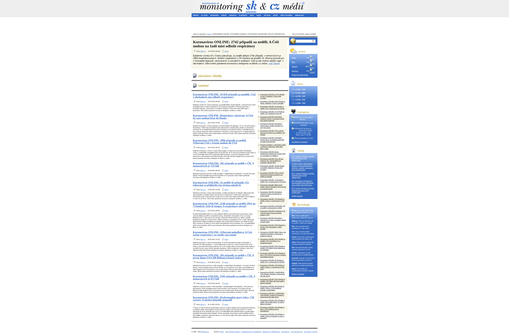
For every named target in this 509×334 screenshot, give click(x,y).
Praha (294, 58)
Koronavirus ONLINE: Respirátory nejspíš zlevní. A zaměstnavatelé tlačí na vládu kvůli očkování (272, 139)
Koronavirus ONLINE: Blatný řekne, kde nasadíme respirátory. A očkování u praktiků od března (273, 234)
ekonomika (214, 15)
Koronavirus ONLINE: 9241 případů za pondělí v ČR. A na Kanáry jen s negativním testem (272, 241)
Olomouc (295, 71)
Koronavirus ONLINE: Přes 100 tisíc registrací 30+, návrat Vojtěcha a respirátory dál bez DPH (272, 160)
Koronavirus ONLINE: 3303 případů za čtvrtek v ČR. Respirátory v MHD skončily (272, 227)
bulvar (226, 101)
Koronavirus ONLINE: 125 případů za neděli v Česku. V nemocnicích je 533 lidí (272, 201)
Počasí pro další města (300, 75)
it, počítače (243, 15)
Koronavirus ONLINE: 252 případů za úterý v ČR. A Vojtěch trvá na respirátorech (272, 309)
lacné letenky (285, 332)
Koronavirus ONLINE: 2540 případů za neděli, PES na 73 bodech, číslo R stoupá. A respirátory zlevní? (224, 205)
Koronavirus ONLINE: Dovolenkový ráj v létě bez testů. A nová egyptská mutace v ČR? (272, 213)
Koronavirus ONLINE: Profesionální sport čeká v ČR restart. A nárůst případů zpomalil (223, 298)
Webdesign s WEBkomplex (271, 332)
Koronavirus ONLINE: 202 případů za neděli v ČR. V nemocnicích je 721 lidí (223, 164)
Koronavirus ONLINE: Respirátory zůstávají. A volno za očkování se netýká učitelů (271, 194)
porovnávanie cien (297, 332)
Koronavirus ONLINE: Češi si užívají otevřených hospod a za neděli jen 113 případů (272, 132)
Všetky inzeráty (297, 196)
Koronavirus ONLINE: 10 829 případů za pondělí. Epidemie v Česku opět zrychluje (272, 168)
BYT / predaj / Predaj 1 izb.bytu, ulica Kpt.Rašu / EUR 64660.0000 (303, 158)
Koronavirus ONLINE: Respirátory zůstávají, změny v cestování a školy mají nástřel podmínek (272, 118)
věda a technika (286, 15)
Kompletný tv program (300, 142)
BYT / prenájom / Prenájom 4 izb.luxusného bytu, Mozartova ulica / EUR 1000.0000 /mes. (303, 183)
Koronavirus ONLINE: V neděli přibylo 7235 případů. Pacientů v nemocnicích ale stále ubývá (272, 274)
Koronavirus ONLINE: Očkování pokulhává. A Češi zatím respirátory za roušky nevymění (222, 233)
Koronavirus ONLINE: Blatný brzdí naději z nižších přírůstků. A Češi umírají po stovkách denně (273, 187)
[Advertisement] (254, 24)
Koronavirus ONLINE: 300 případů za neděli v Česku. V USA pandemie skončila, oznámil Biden (272, 288)
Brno (293, 62)
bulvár (258, 15)
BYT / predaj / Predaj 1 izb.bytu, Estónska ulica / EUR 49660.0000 (303, 175)
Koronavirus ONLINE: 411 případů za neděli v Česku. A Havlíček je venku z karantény (272, 316)
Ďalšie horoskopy (298, 274)
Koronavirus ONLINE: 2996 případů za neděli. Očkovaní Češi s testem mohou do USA (220, 141)
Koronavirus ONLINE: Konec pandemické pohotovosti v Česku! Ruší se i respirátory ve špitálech (273, 153)
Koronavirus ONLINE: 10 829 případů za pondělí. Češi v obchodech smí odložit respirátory (224, 95)
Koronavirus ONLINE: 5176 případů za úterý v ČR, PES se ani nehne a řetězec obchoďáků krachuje (273, 255)
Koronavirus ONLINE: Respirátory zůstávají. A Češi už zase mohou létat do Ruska (223, 117)
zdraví (275, 15)
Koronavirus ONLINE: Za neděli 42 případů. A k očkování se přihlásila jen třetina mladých (221, 184)
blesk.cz (203, 51)
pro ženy (267, 15)
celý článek (274, 63)
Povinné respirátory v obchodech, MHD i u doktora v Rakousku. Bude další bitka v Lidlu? (273, 146)
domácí (196, 15)
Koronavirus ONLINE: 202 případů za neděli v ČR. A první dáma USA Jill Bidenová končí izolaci (223, 256)
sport (252, 15)
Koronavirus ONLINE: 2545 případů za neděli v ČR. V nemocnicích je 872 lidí (224, 277)
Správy (222, 332)
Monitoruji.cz (205, 332)
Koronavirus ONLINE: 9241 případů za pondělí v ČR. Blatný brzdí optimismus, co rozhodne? (272, 248)
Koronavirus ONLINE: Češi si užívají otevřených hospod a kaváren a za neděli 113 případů (272, 175)
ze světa (204, 15)
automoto (232, 15)
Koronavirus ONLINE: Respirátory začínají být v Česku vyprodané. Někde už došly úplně (273, 220)
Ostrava (294, 66)
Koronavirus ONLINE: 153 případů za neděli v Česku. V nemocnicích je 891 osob (272, 267)
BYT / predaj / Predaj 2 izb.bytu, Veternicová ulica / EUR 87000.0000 (303, 190)
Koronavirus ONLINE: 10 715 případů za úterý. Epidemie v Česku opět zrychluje (272, 96)
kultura (224, 15)
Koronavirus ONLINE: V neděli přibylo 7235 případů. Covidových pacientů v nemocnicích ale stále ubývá (272, 295)
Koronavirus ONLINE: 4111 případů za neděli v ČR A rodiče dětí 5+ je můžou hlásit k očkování (272, 302)
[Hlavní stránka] (221, 7)
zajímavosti (299, 15)
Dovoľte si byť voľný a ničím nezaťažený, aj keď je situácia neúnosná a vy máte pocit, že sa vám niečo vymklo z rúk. (303, 259)
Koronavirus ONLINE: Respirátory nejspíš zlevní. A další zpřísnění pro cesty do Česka (271, 125)
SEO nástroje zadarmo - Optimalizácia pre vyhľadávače (243, 332)
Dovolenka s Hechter (310, 332)
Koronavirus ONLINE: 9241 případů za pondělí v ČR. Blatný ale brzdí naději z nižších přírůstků (272, 281)
